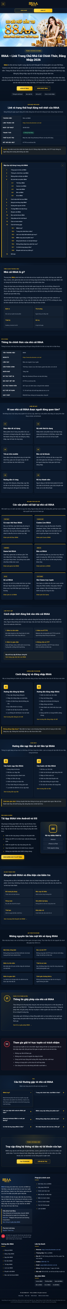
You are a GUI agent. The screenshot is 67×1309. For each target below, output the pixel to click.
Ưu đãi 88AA (56, 1284)
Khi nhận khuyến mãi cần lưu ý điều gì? (48, 1127)
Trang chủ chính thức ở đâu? (22, 231)
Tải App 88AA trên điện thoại (16, 209)
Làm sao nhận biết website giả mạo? (24, 234)
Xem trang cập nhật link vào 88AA (15, 657)
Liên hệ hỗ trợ (42, 1161)
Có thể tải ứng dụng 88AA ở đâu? (13, 1127)
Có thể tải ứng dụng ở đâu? (22, 247)
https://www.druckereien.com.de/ (32, 123)
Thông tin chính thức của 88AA (17, 173)
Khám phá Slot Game (42, 595)
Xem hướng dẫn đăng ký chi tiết (13, 717)
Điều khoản (34, 1295)
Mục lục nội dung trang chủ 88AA (16, 165)
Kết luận (11, 254)
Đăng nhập (24, 10)
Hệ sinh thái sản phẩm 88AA (16, 179)
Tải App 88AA (8, 1264)
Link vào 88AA (9, 1268)
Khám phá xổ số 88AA (10, 595)
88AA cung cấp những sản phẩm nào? (47, 1111)
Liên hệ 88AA (42, 1208)
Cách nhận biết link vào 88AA (16, 199)
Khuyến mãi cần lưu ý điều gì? (22, 250)
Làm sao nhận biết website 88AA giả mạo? (14, 1111)
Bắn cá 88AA (17, 192)
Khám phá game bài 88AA (11, 566)
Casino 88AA (39, 1281)
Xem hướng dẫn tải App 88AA (12, 857)
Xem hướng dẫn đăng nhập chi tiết (47, 719)
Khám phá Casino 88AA (43, 537)
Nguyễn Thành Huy (8, 1230)
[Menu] (3, 4)
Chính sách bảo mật (44, 1191)
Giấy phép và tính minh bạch (16, 218)
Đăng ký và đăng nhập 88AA (16, 202)
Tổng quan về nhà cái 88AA (16, 170)
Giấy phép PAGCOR (43, 1187)
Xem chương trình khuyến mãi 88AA (14, 919)
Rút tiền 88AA (8, 1261)
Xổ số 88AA (17, 195)
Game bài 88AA (18, 189)
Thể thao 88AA (18, 183)
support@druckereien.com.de (48, 1265)
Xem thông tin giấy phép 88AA (11, 1222)
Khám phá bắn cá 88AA (43, 566)
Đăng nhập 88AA (42, 88)
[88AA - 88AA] (33, 4)
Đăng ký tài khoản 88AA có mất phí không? (14, 1119)
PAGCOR (5, 1217)
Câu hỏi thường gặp (14, 224)
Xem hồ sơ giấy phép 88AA (21, 1025)
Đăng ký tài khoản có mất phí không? (24, 241)
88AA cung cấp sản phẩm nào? (23, 237)
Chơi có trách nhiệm (14, 221)
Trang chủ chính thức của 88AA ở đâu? (48, 1092)
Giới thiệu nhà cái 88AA (44, 1184)
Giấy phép (20, 1295)
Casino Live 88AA (19, 186)
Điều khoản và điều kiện (44, 1194)
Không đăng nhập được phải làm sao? (25, 244)
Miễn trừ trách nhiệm (44, 1198)
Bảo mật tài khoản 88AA (15, 215)
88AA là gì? (17, 228)
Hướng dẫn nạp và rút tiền (15, 205)
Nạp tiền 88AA (9, 1257)
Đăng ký (43, 10)
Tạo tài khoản (24, 1161)
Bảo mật (27, 1295)
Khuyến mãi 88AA (13, 212)
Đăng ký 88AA (24, 88)
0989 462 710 (45, 1261)
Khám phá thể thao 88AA (10, 537)
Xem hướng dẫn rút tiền (44, 788)
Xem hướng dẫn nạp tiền (11, 792)
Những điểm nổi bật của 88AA (17, 176)
